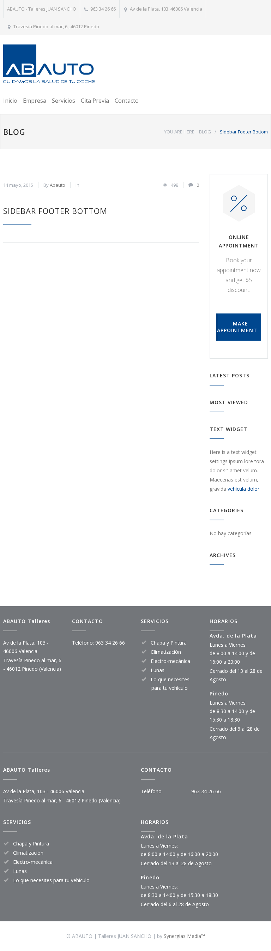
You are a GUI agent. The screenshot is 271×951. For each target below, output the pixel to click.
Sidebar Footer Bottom (55, 210)
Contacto (127, 100)
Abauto (57, 185)
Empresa (34, 100)
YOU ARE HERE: (179, 131)
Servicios (63, 100)
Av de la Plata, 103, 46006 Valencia (166, 9)
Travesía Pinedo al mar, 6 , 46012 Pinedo (56, 26)
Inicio (10, 100)
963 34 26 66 (103, 9)
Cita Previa (95, 100)
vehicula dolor (243, 488)
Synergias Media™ (184, 936)
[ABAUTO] (49, 64)
